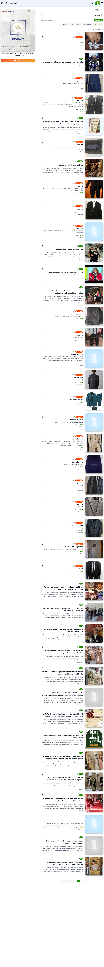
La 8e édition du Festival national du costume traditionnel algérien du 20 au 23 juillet (66, 292)
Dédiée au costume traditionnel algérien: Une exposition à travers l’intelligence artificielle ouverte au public (62, 757)
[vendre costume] (94, 358)
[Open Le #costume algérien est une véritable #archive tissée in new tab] (78, 58)
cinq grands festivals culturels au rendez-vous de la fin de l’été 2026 (63, 736)
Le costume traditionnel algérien (71, 165)
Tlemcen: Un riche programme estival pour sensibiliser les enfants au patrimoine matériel (63, 588)
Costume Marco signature (73, 546)
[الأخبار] (97, 3)
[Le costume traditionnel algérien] (94, 168)
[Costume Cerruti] (94, 528)
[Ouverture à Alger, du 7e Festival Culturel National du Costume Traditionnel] (94, 633)
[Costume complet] (94, 401)
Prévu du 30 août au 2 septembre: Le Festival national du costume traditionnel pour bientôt (62, 673)
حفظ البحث (97, 20)
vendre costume (77, 354)
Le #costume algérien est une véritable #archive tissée (63, 62)
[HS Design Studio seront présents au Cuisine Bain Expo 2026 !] (18, 30)
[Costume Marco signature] (94, 549)
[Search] (101, 15)
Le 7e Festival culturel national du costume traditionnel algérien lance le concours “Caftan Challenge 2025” (63, 715)
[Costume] (94, 41)
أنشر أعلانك (13, 3)
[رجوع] (101, 9)
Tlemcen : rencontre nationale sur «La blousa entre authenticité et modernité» (64, 842)
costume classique (76, 314)
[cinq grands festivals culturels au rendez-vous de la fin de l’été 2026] (94, 739)
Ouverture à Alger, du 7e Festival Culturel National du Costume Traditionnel (63, 630)
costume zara (78, 377)
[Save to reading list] (42, 37)
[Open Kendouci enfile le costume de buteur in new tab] (77, 246)
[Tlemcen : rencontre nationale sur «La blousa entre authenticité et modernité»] (94, 845)
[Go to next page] (62, 881)
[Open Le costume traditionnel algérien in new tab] (75, 161)
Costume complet (76, 399)
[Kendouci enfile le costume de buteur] (94, 252)
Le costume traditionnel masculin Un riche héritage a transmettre (64, 274)
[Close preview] (100, 68)
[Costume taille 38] (94, 570)
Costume (79, 39)
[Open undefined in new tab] (81, 818)
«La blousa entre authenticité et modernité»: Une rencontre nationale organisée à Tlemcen (65, 863)
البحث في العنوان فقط (47, 20)
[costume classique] (94, 316)
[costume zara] (94, 379)
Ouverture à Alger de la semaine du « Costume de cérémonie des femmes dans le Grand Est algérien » (64, 779)
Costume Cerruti (77, 525)
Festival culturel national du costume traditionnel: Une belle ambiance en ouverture (63, 609)
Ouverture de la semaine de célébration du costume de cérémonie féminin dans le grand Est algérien (63, 800)
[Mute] (87, 68)
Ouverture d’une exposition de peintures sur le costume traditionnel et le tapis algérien (63, 123)
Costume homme (77, 439)
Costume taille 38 (76, 568)
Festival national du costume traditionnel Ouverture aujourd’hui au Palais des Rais (64, 652)
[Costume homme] (94, 443)
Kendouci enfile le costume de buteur (69, 250)
